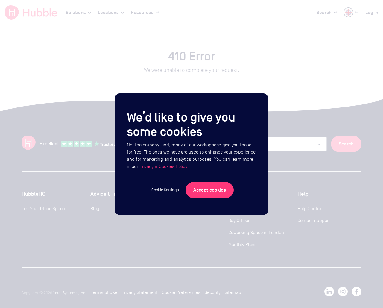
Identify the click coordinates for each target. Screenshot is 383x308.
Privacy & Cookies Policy (163, 166)
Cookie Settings (165, 189)
